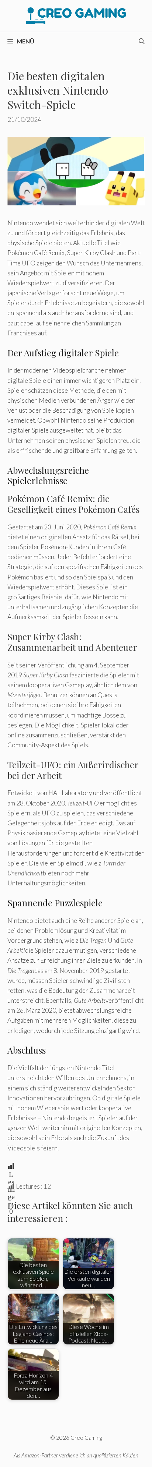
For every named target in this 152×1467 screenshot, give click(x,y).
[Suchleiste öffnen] (141, 41)
